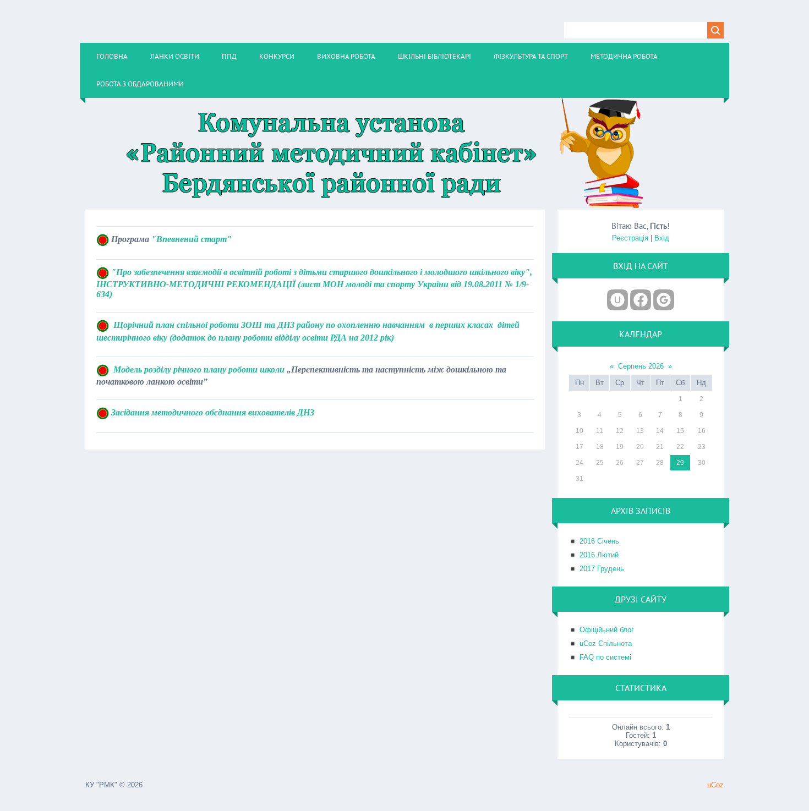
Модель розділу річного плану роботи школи (199, 369)
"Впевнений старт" (191, 239)
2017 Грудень (602, 569)
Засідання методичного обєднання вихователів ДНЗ (212, 412)
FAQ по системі (605, 657)
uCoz (715, 785)
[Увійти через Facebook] (640, 299)
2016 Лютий (599, 555)
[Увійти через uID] (617, 299)
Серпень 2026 (641, 366)
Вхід (661, 238)
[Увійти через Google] (663, 299)
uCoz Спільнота (606, 643)
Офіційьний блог (607, 630)
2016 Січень (599, 541)
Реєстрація (630, 238)
